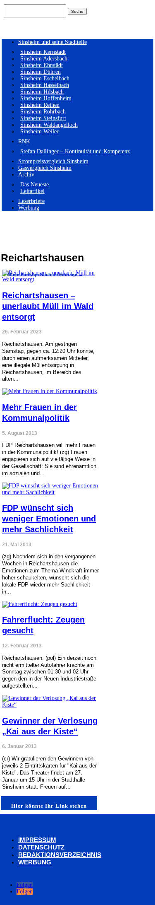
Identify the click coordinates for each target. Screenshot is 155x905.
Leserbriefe (31, 201)
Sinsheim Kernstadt (43, 52)
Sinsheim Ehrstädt (41, 65)
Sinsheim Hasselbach (44, 85)
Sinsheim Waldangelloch (49, 125)
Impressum (37, 839)
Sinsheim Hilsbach (42, 92)
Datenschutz (41, 847)
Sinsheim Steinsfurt (43, 118)
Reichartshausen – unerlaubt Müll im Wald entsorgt (47, 306)
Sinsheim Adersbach (43, 59)
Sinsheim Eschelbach (44, 78)
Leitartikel (32, 191)
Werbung (28, 208)
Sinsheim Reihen (40, 105)
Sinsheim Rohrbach (43, 112)
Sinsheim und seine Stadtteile (52, 42)
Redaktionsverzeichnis (59, 854)
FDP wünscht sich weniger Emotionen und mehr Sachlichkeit (49, 518)
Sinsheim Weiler (39, 131)
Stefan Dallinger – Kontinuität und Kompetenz (75, 151)
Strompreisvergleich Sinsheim (53, 161)
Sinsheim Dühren (40, 72)
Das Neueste (34, 184)
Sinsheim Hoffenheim (46, 98)
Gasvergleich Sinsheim (45, 168)
